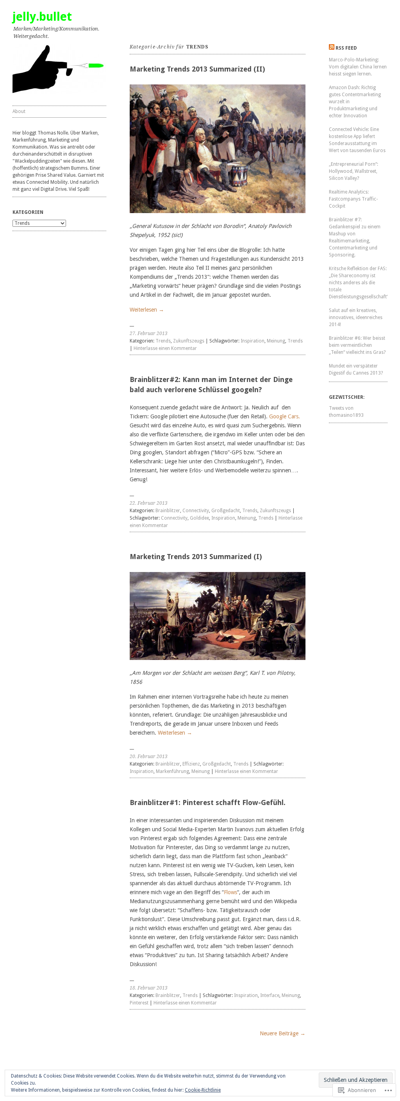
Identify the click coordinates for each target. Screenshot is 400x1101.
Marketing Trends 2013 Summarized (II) (197, 69)
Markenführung (172, 771)
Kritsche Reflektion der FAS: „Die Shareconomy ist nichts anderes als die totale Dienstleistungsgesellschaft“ (358, 282)
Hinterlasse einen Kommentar (165, 348)
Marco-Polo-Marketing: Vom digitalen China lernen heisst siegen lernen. (358, 67)
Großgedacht (225, 510)
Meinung (276, 341)
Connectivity (195, 510)
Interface (269, 995)
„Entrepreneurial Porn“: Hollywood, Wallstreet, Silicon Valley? (353, 171)
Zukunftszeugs (188, 341)
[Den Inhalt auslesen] (331, 48)
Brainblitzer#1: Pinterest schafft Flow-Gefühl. (208, 802)
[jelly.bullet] (59, 69)
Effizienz (191, 764)
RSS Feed (346, 48)
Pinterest (139, 1003)
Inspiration (252, 341)
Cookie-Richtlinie (203, 1090)
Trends (163, 341)
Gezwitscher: (346, 397)
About (18, 111)
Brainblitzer (167, 510)
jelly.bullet (42, 16)
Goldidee (199, 518)
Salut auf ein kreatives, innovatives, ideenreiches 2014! (355, 317)
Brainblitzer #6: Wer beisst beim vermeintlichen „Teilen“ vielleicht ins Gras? (357, 345)
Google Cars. (284, 416)
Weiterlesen (147, 310)
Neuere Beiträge (282, 1033)
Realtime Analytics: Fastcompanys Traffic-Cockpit (353, 199)
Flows (230, 892)
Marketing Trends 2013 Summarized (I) (196, 556)
